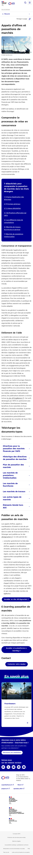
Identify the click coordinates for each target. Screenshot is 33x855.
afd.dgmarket (6, 537)
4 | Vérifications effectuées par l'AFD (15, 214)
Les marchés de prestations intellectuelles (10, 475)
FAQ (29, 848)
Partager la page (30, 19)
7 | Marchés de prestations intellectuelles (13, 235)
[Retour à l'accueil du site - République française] (13, 3)
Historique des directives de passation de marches (15, 458)
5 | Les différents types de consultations (13, 221)
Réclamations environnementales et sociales (14, 848)
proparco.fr (4, 788)
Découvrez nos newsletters (12, 752)
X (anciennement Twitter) (8, 767)
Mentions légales (16, 841)
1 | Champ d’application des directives (14, 198)
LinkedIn (19, 767)
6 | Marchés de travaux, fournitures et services (12, 228)
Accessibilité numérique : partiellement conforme (16, 845)
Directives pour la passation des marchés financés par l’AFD (14, 448)
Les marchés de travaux (14, 491)
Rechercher (25, 2)
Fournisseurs (9, 704)
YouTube (13, 767)
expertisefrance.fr (6, 785)
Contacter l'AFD (16, 833)
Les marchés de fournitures (10, 484)
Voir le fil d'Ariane (5, 9)
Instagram (24, 767)
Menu (30, 2)
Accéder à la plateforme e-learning (16, 649)
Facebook (3, 767)
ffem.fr (20, 785)
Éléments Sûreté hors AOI (13, 506)
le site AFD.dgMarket (14, 398)
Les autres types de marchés (12, 498)
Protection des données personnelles (17, 837)
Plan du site (6, 852)
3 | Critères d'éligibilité (12, 208)
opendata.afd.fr (18, 788)
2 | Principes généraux (12, 204)
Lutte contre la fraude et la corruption (21, 852)
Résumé (7, 14)
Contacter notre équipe (16, 664)
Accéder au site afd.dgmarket (15, 599)
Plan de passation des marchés (13, 466)
